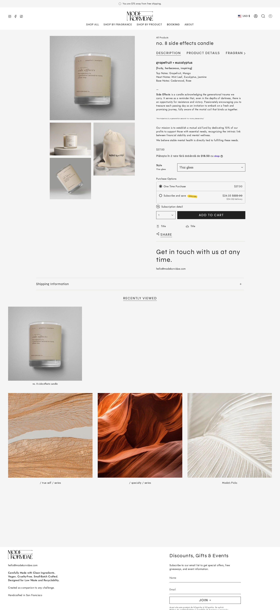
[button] (92, 25)
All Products (162, 37)
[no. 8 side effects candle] (45, 344)
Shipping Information (52, 284)
